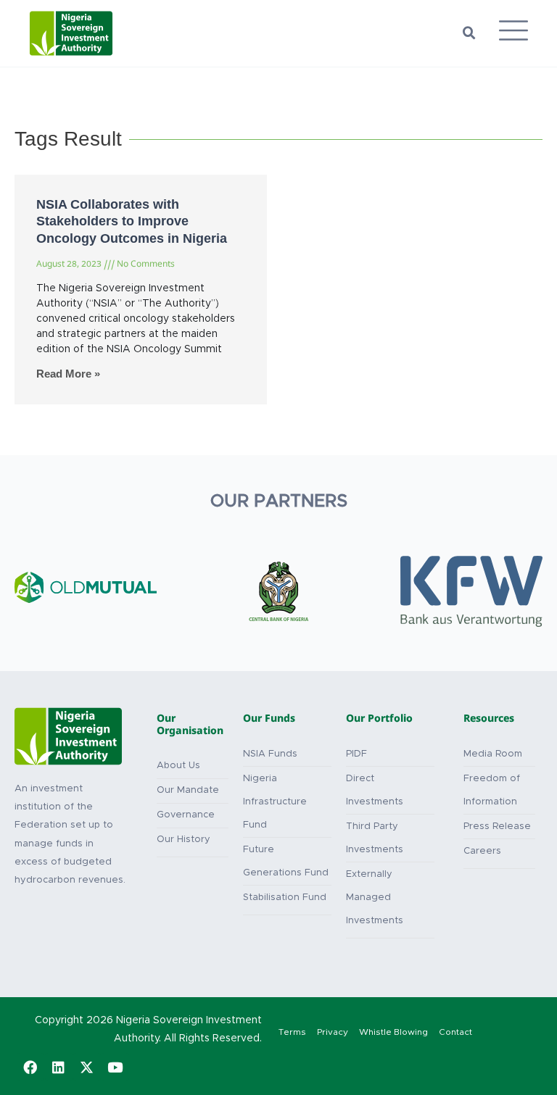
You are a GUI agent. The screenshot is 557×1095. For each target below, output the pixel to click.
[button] (469, 33)
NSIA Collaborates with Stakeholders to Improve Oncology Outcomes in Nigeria (131, 221)
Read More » (68, 373)
